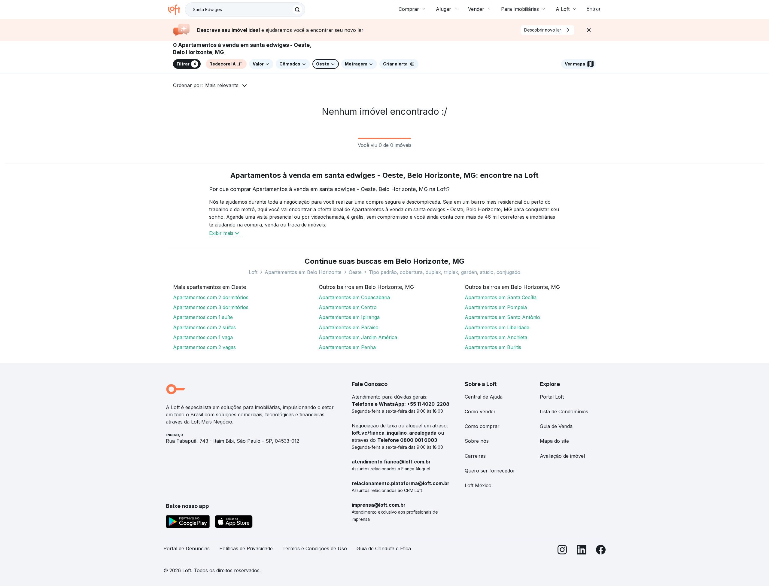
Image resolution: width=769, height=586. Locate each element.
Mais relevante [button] (222, 85)
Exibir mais (221, 233)
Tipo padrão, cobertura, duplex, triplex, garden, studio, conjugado (444, 272)
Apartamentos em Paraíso (348, 327)
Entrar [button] (593, 9)
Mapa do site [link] (554, 441)
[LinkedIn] (581, 551)
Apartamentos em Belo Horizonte (303, 272)
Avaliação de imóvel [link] (562, 456)
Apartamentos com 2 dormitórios (210, 297)
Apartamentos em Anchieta (496, 337)
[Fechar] (589, 30)
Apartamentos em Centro (348, 307)
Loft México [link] (478, 485)
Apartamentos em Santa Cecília (500, 297)
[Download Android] (188, 522)
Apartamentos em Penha (347, 347)
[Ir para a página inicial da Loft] (176, 10)
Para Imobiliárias (520, 9)
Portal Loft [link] (552, 397)
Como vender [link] (480, 411)
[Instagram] (562, 551)
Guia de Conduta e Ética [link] (384, 548)
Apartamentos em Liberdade (497, 327)
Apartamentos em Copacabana (354, 297)
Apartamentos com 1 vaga (203, 337)
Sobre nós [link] (477, 441)
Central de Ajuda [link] (484, 397)
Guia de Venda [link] (556, 426)
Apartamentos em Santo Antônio (502, 317)
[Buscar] (297, 9)
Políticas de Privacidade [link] (246, 548)
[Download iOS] (234, 522)
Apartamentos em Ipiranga (349, 317)
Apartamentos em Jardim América (358, 337)
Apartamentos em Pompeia (496, 307)
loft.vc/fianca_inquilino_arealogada (394, 433)
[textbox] (245, 9)
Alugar (443, 9)
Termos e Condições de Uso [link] (314, 548)
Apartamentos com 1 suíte (203, 317)
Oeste (355, 272)
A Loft (563, 9)
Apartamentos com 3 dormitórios (210, 307)
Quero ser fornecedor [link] (490, 471)
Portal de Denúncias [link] (186, 548)
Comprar (409, 9)
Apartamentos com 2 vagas (204, 347)
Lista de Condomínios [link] (564, 411)
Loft (253, 272)
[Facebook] (601, 551)
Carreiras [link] (475, 456)
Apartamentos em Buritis (493, 347)
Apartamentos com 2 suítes (204, 327)
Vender (476, 9)
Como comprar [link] (482, 426)
